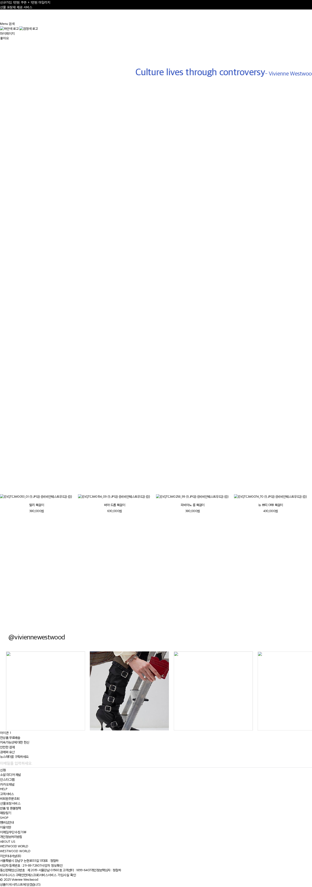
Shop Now (234, 587)
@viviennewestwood (36, 637)
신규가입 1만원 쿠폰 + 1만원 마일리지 (25, 2)
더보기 (5, 452)
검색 (12, 24)
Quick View (42, 243)
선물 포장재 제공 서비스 (16, 7)
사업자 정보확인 (52, 865)
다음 (302, 480)
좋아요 (4, 38)
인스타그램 (7, 779)
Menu (4, 24)
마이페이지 (7, 33)
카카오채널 (7, 784)
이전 (290, 480)
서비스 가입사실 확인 (62, 875)
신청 (3, 770)
